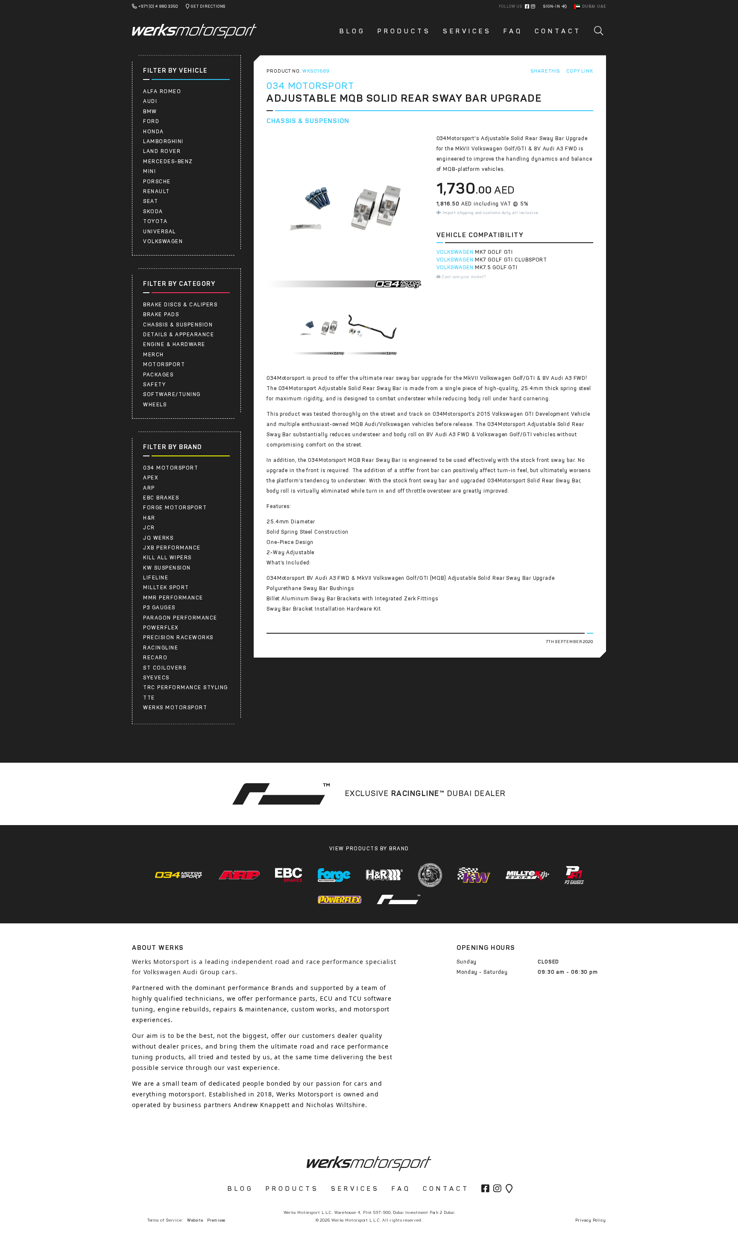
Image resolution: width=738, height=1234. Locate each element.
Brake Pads (161, 314)
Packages (158, 375)
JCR (149, 528)
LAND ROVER (162, 151)
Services (467, 31)
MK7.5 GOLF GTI (496, 267)
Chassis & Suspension (178, 325)
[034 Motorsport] (178, 874)
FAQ (513, 31)
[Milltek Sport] (527, 875)
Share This (545, 71)
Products (404, 31)
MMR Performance (173, 598)
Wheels (155, 405)
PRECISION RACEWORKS (178, 638)
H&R (149, 518)
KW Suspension (167, 568)
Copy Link (579, 71)
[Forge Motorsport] (334, 875)
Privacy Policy (590, 1220)
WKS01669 (316, 71)
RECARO (155, 658)
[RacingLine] (398, 899)
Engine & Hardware (174, 344)
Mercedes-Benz (168, 162)
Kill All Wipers (167, 558)
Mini (149, 171)
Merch (153, 355)
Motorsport (164, 364)
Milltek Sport (166, 588)
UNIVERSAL (159, 232)
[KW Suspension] (473, 875)
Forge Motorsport (175, 508)
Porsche (157, 182)
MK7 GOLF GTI (494, 252)
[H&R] (384, 875)
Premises (216, 1220)
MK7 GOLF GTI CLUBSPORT (511, 260)
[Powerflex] (339, 899)
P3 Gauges (159, 608)
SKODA (153, 211)
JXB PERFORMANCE (172, 548)
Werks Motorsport (175, 708)
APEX (150, 478)
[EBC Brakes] (288, 875)
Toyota (155, 221)
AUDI (150, 101)
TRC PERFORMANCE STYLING (185, 687)
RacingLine (160, 648)
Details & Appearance (178, 335)
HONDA (153, 132)
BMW (150, 112)
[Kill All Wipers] (430, 875)
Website (195, 1220)
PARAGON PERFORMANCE (180, 618)
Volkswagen (163, 241)
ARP (149, 488)
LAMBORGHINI (163, 141)
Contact (558, 31)
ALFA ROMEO (162, 91)
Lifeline (155, 578)
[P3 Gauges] (574, 875)
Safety (154, 385)
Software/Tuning (172, 394)
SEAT (150, 201)
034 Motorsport (170, 468)
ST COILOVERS (164, 668)
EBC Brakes (161, 498)
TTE (149, 698)
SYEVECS (156, 678)
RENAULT (156, 191)
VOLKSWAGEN (455, 252)
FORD (151, 121)
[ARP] (239, 875)
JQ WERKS (158, 538)
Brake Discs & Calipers (180, 305)
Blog (353, 31)
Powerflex (161, 628)
